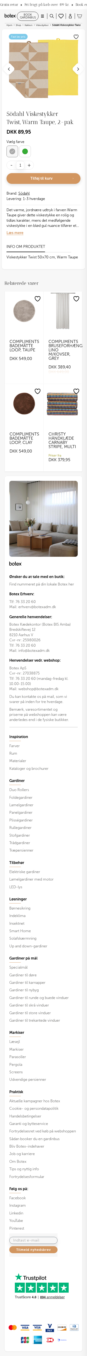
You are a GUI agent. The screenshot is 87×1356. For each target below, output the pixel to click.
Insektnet (16, 923)
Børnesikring (19, 908)
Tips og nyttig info (24, 1169)
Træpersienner (21, 850)
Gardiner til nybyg (24, 990)
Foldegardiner (20, 797)
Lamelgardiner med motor (31, 879)
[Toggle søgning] (51, 16)
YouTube (16, 1221)
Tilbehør (16, 863)
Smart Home (20, 931)
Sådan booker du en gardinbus (34, 1139)
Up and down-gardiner (28, 946)
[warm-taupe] (12, 151)
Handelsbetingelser (25, 1116)
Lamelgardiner (21, 805)
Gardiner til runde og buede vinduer (39, 998)
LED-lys (15, 887)
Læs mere (14, 233)
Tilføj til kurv (41, 178)
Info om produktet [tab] (25, 247)
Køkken (28, 25)
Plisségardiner (21, 820)
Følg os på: (18, 1189)
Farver (14, 746)
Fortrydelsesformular (26, 1177)
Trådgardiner (19, 843)
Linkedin (16, 1213)
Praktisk (16, 1092)
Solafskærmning (22, 938)
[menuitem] (43, 752)
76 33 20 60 (26, 602)
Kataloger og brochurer (28, 769)
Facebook (17, 1198)
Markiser (16, 1049)
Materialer (17, 761)
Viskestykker (42, 25)
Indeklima (17, 916)
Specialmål (18, 967)
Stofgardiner (19, 835)
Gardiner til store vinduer (30, 1013)
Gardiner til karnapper (27, 983)
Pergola (15, 1065)
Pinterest (16, 1228)
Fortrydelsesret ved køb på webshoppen (42, 1131)
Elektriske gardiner (24, 872)
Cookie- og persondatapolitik (33, 1108)
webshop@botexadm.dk (38, 689)
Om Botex (17, 1161)
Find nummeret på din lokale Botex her (41, 584)
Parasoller (17, 1057)
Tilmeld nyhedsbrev (33, 1250)
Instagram (17, 1205)
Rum (13, 753)
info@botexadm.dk (34, 651)
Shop (18, 25)
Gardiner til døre (23, 975)
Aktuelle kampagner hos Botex (34, 1101)
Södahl (24, 193)
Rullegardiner (20, 828)
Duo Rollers (19, 790)
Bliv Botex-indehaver (26, 1146)
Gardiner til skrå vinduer (29, 1005)
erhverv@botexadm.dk (37, 607)
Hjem (9, 25)
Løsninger (18, 899)
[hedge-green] (25, 151)
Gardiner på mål (23, 958)
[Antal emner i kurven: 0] (79, 16)
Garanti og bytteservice (28, 1124)
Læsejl (14, 1042)
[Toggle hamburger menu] (42, 16)
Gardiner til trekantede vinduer (34, 1020)
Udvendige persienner (27, 1079)
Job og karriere (22, 1154)
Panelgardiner (20, 812)
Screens (16, 1072)
